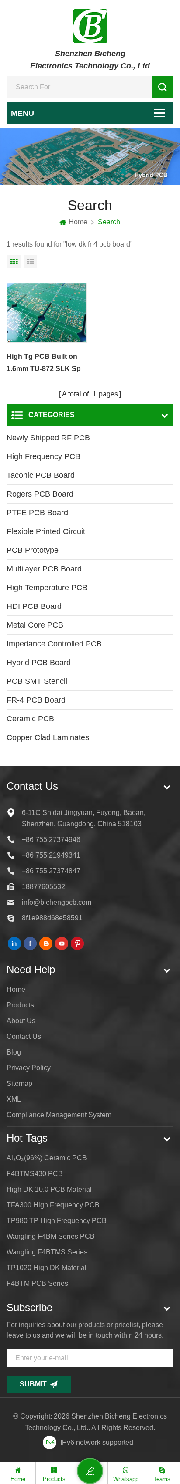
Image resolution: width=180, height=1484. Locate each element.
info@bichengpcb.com (56, 902)
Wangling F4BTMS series (47, 1252)
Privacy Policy (29, 1068)
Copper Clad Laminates (48, 737)
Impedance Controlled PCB (54, 643)
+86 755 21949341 (51, 855)
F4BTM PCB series (37, 1283)
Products (20, 1005)
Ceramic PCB (30, 718)
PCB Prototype (33, 550)
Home (78, 222)
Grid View (14, 261)
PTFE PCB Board (37, 512)
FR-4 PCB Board (36, 700)
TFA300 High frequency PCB (53, 1205)
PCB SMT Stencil (37, 681)
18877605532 (43, 886)
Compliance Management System (59, 1115)
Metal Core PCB (35, 625)
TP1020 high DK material (47, 1267)
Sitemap (19, 1083)
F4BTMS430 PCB (35, 1173)
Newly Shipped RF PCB (48, 437)
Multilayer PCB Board (44, 569)
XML (14, 1099)
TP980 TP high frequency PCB (57, 1220)
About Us (21, 1020)
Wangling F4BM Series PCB (51, 1236)
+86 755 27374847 (51, 871)
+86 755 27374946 (51, 839)
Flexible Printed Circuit (46, 531)
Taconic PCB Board (41, 475)
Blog (14, 1052)
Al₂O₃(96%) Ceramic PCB (47, 1158)
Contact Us (24, 1036)
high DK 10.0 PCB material (49, 1189)
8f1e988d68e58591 (52, 918)
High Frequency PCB (43, 456)
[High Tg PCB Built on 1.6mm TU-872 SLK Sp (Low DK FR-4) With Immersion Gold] (47, 313)
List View (30, 261)
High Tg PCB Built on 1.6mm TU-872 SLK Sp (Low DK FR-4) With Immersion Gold (44, 364)
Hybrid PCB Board (39, 662)
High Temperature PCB (47, 587)
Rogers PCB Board (40, 494)
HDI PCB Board (34, 606)
